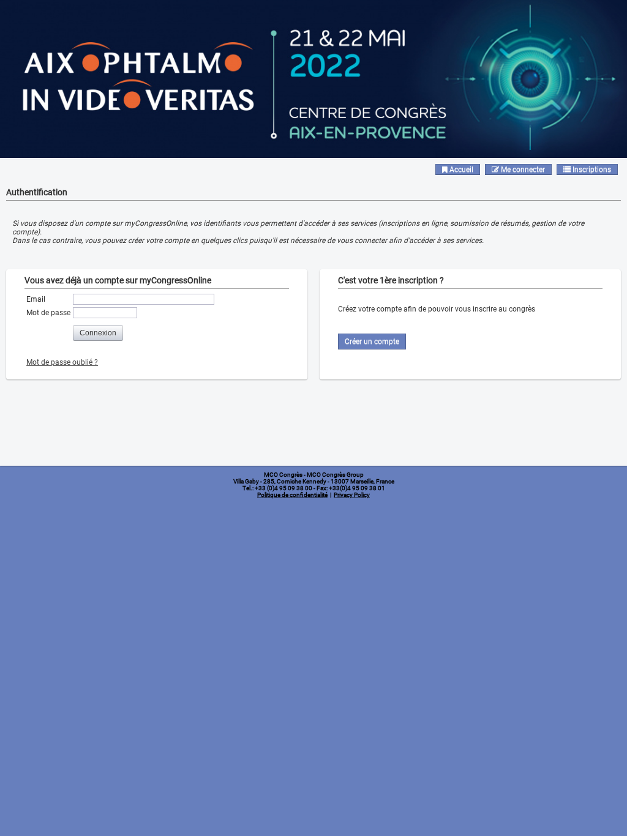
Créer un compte (372, 341)
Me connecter (522, 169)
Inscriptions (591, 169)
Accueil (460, 169)
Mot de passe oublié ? (62, 362)
